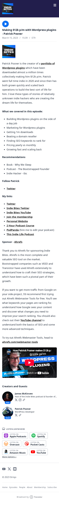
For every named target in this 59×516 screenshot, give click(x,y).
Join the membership (20, 217)
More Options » (9, 456)
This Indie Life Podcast (20, 234)
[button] (5, 24)
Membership (40, 487)
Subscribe (52, 487)
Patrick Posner (23, 408)
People (22, 487)
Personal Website (17, 221)
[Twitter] (16, 400)
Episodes (13, 487)
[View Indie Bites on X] (9, 469)
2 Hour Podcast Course (20, 225)
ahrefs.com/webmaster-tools (20, 342)
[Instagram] (20, 400)
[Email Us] (14, 469)
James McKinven (24, 393)
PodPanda (13, 230)
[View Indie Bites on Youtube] (3, 469)
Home (5, 487)
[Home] (29, 8)
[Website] (24, 400)
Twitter (11, 188)
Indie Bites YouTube (19, 212)
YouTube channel (30, 320)
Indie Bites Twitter (18, 208)
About (29, 487)
